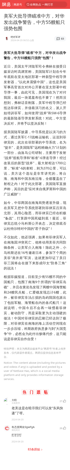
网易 (6, 4)
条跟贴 (34, 449)
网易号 (18, 4)
